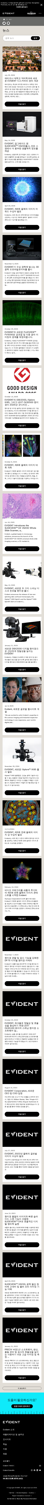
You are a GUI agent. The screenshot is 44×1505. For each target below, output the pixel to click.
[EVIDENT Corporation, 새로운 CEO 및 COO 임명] (22, 1071)
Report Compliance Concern (21, 1496)
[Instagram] (32, 1471)
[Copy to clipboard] (4, 23)
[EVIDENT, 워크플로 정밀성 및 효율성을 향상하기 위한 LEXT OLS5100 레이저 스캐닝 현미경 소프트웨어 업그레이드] (22, 1003)
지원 (5, 1449)
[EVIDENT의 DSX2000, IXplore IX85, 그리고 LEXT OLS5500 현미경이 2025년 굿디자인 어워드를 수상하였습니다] (22, 380)
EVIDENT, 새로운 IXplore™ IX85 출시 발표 (22, 770)
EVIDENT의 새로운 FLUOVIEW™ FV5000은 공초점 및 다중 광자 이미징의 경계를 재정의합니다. (21, 334)
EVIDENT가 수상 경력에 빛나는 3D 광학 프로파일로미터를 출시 (22, 268)
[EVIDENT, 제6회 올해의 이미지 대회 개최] (22, 445)
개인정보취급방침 (21, 1493)
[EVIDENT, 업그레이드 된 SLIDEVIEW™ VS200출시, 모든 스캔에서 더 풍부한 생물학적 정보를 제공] (22, 124)
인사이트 (7, 1439)
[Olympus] (31, 14)
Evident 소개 (8, 1429)
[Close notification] (41, 5)
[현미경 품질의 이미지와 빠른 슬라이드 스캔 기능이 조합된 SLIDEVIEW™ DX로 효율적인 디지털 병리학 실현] (22, 1197)
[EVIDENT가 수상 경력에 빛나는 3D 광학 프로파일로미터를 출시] (22, 247)
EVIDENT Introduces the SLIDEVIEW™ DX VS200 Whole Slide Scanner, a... (20, 528)
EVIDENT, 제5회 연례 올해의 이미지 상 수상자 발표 (21, 833)
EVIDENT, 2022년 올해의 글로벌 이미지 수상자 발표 (21, 1154)
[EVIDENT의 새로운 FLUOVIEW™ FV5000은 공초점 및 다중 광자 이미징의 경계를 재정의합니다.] (22, 312)
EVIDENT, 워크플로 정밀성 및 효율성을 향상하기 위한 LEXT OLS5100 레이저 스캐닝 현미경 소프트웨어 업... (22, 1027)
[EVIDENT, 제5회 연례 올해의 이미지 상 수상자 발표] (22, 812)
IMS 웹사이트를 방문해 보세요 (13, 1478)
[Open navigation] (41, 13)
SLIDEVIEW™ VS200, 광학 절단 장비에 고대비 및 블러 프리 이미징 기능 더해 (22, 1286)
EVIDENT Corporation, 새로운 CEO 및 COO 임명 (19, 1092)
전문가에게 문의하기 (22, 1406)
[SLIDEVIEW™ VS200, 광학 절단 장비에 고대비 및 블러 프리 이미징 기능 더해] (22, 1264)
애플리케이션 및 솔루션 (13, 1434)
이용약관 (11, 1493)
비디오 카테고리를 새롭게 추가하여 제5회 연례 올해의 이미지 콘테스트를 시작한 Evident (21, 892)
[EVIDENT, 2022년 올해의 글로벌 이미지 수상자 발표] (22, 1134)
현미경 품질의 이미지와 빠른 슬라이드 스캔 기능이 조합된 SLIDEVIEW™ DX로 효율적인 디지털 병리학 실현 (21, 1220)
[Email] (40, 1466)
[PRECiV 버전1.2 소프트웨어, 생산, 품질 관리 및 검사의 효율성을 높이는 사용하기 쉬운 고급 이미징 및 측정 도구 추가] (22, 1330)
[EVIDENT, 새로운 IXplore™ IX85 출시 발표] (22, 750)
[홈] (4, 19)
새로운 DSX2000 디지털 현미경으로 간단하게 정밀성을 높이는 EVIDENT (21, 651)
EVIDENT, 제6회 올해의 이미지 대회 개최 (21, 466)
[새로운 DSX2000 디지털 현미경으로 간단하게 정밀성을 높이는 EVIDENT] (22, 629)
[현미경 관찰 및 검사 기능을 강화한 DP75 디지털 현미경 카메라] (22, 938)
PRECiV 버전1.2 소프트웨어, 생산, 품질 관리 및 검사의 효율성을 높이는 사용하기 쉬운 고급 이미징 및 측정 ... (22, 1353)
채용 (5, 1454)
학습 (5, 1444)
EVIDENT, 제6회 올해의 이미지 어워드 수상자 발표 (21, 210)
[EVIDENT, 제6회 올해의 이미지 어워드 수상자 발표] (22, 189)
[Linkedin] (37, 1471)
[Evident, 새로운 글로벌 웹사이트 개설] (22, 689)
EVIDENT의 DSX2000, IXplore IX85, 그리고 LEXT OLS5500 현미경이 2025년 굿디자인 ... (21, 402)
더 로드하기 (22, 1388)
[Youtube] (40, 1471)
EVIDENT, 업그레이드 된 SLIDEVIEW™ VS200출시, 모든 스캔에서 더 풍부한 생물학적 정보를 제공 (21, 147)
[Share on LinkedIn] (8, 23)
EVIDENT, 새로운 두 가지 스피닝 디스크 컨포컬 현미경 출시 (22, 589)
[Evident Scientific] (8, 13)
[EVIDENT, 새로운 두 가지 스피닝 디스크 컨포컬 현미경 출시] (22, 568)
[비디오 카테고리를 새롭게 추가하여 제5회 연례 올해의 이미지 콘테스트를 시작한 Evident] (22, 870)
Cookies (31, 1493)
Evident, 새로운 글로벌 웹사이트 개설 (22, 710)
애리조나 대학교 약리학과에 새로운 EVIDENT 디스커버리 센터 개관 (21, 79)
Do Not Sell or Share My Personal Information (22, 1499)
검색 (35, 38)
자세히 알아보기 (22, 7)
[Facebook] (34, 1471)
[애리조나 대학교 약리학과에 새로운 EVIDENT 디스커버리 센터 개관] (22, 59)
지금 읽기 (22, 104)
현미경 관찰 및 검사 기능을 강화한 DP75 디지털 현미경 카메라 (22, 959)
